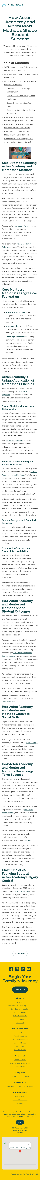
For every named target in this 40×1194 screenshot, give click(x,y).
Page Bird (29, 1174)
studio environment (14, 441)
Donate (20, 1122)
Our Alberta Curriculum (20, 1009)
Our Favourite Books (20, 1039)
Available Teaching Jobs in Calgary (20, 1086)
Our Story (20, 1019)
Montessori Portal (21, 226)
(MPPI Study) (31, 743)
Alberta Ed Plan (20, 1050)
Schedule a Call (20, 990)
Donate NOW (20, 1067)
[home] (13, 5)
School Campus (20, 1012)
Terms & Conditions (20, 1100)
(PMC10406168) (8, 701)
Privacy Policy (20, 1096)
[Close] (28, 1144)
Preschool (20, 1002)
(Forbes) (27, 840)
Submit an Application (20, 1077)
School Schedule (20, 1016)
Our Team (20, 1023)
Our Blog (20, 1046)
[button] (36, 5)
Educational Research (20, 1043)
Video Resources (20, 1036)
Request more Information (20, 1063)
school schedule (22, 891)
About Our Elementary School (20, 1006)
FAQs (20, 1033)
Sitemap (20, 1103)
